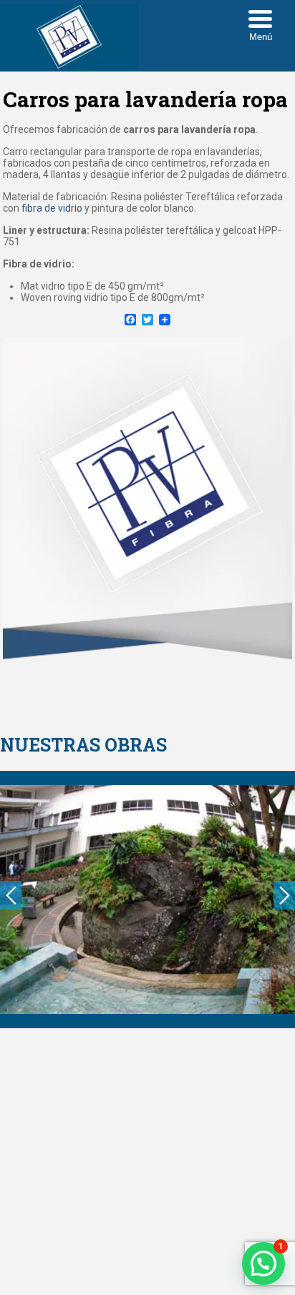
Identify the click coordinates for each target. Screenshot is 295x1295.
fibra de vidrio (50, 208)
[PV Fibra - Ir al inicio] (69, 67)
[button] (263, 1263)
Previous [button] (10, 895)
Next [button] (284, 895)
